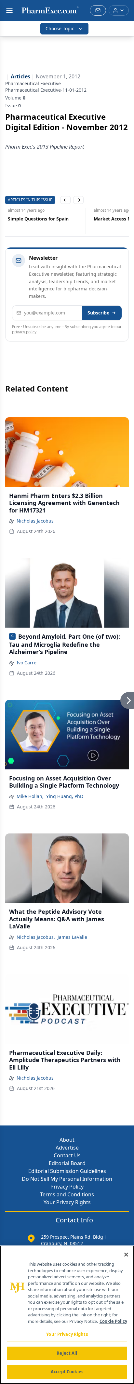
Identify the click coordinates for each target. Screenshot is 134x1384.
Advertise (67, 1147)
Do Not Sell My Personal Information (67, 1178)
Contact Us (67, 1155)
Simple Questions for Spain (35, 219)
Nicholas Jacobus (35, 521)
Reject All (67, 1353)
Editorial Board (67, 1163)
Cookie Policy (113, 1321)
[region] (67, 1314)
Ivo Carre (26, 662)
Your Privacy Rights (67, 1202)
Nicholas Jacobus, (36, 937)
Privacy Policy (67, 1186)
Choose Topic (60, 28)
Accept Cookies (67, 1372)
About (67, 1139)
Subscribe (98, 313)
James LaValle (72, 937)
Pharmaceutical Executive (33, 83)
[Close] (126, 1254)
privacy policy (24, 332)
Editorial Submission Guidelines (67, 1171)
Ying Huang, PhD (64, 796)
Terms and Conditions (67, 1194)
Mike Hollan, (30, 796)
